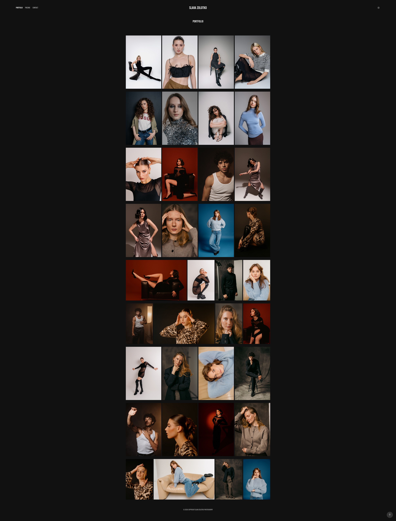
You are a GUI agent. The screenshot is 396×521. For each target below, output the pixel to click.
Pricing (27, 8)
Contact (35, 8)
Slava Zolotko (198, 8)
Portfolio (19, 8)
